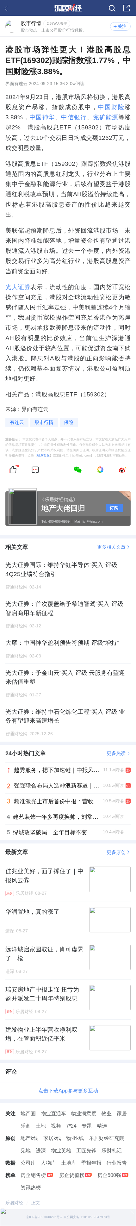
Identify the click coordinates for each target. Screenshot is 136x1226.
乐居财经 (14, 1202)
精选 (102, 1126)
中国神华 (42, 117)
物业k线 (75, 1138)
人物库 (48, 1163)
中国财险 (111, 106)
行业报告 (117, 1163)
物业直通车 (53, 1113)
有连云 (17, 422)
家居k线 (52, 1138)
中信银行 (73, 117)
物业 (107, 1113)
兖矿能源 (105, 117)
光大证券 (17, 286)
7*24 (71, 1126)
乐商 (26, 1126)
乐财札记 (112, 1150)
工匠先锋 (86, 1150)
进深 (41, 1150)
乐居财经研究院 (106, 1138)
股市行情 (43, 422)
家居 (122, 1113)
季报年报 (91, 1163)
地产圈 (28, 1113)
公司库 (28, 1163)
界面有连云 (16, 84)
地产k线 (29, 1138)
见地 (26, 1150)
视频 (56, 1126)
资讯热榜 (31, 1187)
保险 (68, 422)
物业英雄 (61, 1150)
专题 (87, 1126)
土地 (41, 1126)
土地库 (68, 1163)
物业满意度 (83, 1113)
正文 (35, 1202)
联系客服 (43, 455)
